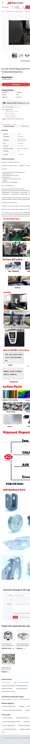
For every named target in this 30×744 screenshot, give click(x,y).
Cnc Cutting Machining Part (10, 729)
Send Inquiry (15, 84)
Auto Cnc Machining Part (9, 725)
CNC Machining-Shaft (7, 688)
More (3, 732)
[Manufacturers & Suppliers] (15, 2)
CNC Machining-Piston (21, 688)
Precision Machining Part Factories (11, 721)
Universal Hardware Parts (9, 706)
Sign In (4, 119)
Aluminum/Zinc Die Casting (8, 691)
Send (15, 617)
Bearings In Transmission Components (12, 710)
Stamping (21, 706)
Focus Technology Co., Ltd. (20, 737)
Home (3, 11)
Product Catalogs (24, 682)
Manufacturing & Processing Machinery (14, 11)
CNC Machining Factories (22, 718)
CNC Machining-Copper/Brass (9, 685)
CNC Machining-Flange (22, 685)
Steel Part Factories (8, 718)
